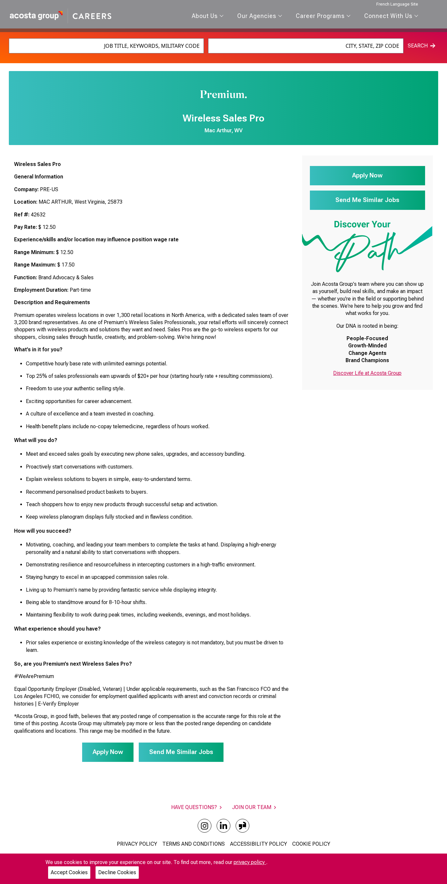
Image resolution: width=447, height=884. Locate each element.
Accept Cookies (69, 872)
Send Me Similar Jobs (181, 752)
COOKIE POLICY (311, 844)
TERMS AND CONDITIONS (193, 844)
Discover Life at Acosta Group (367, 373)
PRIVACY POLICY (137, 844)
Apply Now (108, 752)
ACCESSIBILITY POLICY (258, 844)
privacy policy (250, 862)
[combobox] (106, 45)
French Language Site (397, 4)
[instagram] (204, 826)
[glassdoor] (242, 826)
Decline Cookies (117, 872)
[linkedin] (223, 826)
